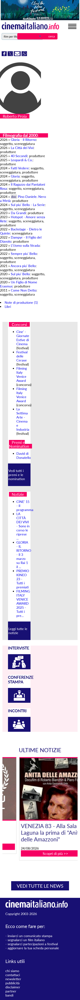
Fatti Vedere (20, 168)
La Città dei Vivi (22, 148)
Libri (8, 306)
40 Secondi (19, 156)
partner (10, 991)
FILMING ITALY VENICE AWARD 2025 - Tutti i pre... (23, 603)
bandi (9, 995)
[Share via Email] (18, 55)
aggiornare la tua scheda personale (33, 948)
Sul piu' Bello (20, 274)
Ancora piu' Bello (23, 266)
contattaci (12, 975)
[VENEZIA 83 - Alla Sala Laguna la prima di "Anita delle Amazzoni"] (43, 789)
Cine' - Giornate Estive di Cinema (22, 338)
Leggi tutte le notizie (17, 631)
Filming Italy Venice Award (21, 374)
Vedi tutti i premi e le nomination (16, 475)
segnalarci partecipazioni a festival (33, 944)
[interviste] (19, 668)
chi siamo (12, 971)
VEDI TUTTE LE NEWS (40, 886)
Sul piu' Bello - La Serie (28, 205)
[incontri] (19, 730)
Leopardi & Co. (22, 160)
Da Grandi (18, 213)
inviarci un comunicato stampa (30, 936)
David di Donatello (23, 455)
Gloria (15, 176)
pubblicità (12, 983)
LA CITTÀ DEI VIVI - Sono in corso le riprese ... (23, 526)
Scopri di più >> (42, 853)
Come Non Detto (23, 290)
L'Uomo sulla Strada (25, 245)
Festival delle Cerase (22, 356)
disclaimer (12, 987)
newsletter (13, 979)
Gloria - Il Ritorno (23, 140)
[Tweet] (11, 55)
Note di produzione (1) (21, 302)
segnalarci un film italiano (26, 940)
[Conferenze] (19, 701)
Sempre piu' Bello (24, 254)
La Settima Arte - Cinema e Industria (22, 419)
